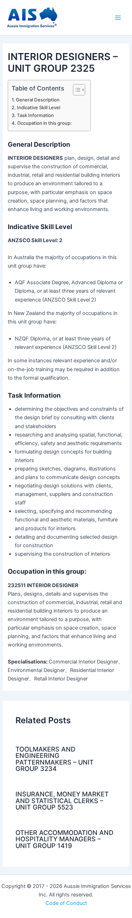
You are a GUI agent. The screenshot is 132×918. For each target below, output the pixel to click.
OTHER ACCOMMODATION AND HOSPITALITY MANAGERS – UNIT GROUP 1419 (64, 839)
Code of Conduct (66, 903)
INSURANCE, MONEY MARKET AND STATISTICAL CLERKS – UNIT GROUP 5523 (62, 800)
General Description (37, 100)
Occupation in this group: (44, 123)
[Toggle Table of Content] (75, 90)
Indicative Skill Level (38, 107)
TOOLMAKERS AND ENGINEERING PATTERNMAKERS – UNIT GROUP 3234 (54, 758)
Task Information (35, 115)
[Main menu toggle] (118, 17)
